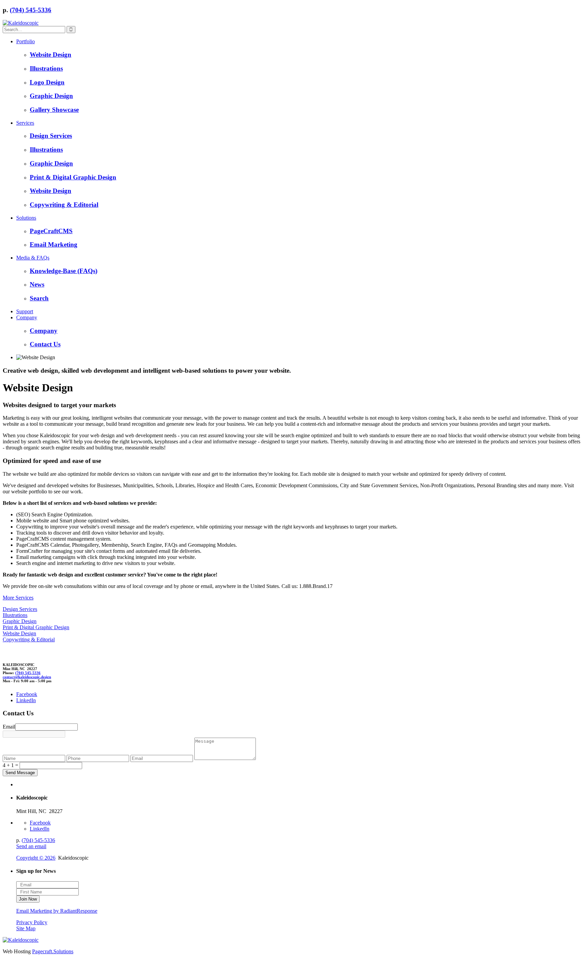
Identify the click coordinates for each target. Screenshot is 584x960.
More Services (18, 597)
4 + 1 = (10, 765)
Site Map (25, 928)
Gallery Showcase (54, 109)
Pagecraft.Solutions (52, 951)
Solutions (26, 218)
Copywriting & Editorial (64, 204)
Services (25, 123)
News (37, 284)
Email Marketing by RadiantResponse (56, 911)
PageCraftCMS (51, 231)
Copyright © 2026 (35, 858)
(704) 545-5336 (30, 10)
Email (9, 727)
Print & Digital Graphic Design (73, 177)
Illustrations (46, 68)
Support (24, 311)
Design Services (51, 135)
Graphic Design (51, 95)
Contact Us (45, 344)
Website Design (50, 54)
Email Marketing (53, 244)
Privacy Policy (31, 922)
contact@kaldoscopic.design (27, 677)
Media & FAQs (32, 258)
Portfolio (25, 41)
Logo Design (47, 82)
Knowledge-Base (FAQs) (63, 270)
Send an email (31, 846)
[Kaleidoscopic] (21, 23)
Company (26, 317)
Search (39, 298)
